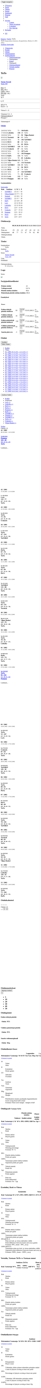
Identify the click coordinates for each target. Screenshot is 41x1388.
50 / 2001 (16, 369)
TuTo (6, 217)
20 (6, 1002)
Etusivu (3, 39)
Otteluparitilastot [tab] (14, 65)
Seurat (7, 11)
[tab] (20, 440)
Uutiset (11, 22)
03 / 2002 (16, 374)
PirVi (6, 208)
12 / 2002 (16, 391)
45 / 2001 (16, 359)
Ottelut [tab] (7, 52)
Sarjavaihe (10, 44)
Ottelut (7, 9)
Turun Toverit (9, 256)
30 (6, 1004)
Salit (6, 17)
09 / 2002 (16, 385)
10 (6, 999)
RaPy (6, 201)
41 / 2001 (16, 352)
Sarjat (7, 7)
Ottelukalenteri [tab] (10, 54)
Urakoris (8, 210)
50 (6, 1008)
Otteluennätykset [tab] (14, 57)
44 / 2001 (16, 357)
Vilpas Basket (9, 194)
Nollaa (3, 426)
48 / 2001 (16, 365)
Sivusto (7, 20)
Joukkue (4, 44)
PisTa (6, 214)
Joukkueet (8, 13)
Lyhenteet (12, 26)
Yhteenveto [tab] (9, 48)
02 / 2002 (16, 372)
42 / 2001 (16, 354)
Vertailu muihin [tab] (14, 67)
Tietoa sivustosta (14, 24)
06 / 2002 (16, 380)
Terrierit (7, 196)
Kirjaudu (8, 30)
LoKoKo (8, 205)
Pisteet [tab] (11, 61)
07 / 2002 (16, 382)
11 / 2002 (16, 389)
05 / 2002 (16, 378)
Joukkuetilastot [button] (10, 55)
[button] (20, 440)
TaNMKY (8, 198)
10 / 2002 (16, 387)
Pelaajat (7, 15)
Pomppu (7, 212)
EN (6, 33)
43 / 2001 (16, 355)
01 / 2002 (16, 370)
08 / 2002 (16, 384)
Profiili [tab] (7, 50)
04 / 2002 (16, 376)
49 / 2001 (16, 367)
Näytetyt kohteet (7, 990)
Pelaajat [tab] (11, 69)
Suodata (4, 342)
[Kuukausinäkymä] (2, 909)
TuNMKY (8, 191)
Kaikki (7, 348)
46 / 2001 (16, 361)
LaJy (6, 203)
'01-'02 (22, 309)
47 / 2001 (16, 363)
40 (6, 1006)
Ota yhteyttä (13, 28)
